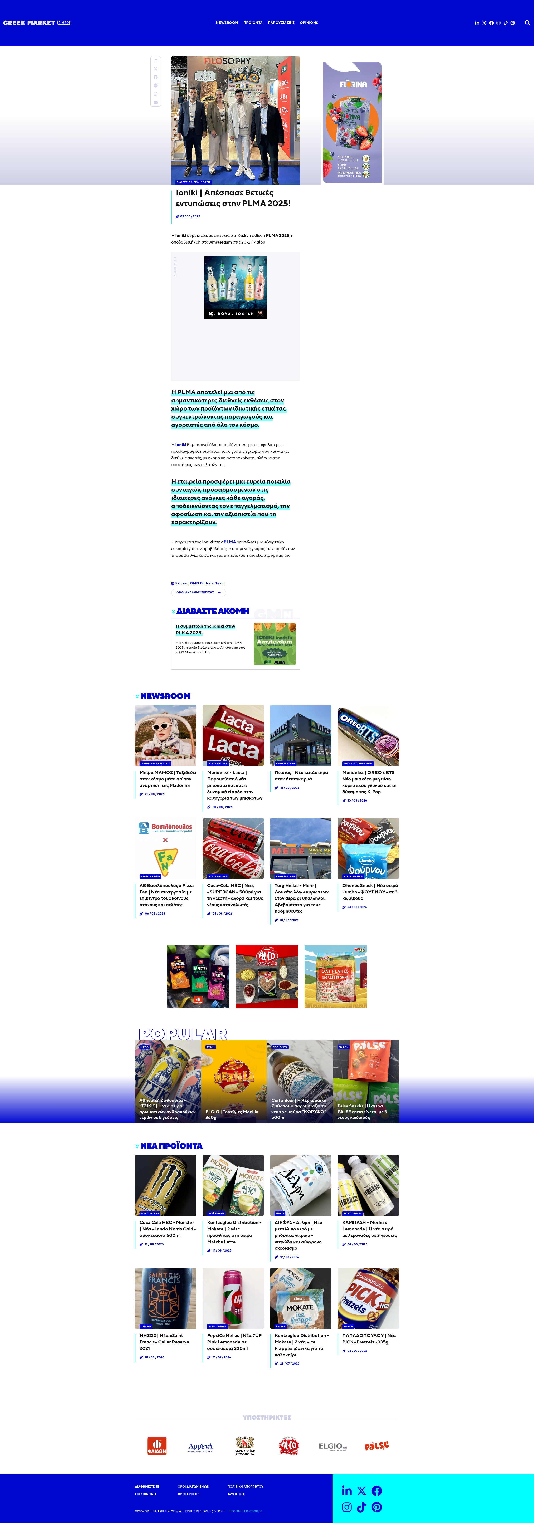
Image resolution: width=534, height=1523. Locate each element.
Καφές (280, 1326)
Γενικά (146, 1326)
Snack (343, 1047)
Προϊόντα (253, 23)
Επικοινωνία (145, 1494)
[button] (156, 60)
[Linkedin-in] (477, 23)
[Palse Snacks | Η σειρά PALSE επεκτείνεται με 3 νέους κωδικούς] (366, 1081)
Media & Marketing (155, 763)
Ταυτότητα (236, 1494)
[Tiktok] (505, 23)
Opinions (309, 23)
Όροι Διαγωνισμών (193, 1487)
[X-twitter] (484, 23)
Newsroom (227, 23)
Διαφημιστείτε (147, 1487)
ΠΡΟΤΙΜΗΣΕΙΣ (239, 1511)
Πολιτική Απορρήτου (245, 1487)
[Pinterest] (512, 23)
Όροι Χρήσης (188, 1494)
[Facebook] (491, 23)
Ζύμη (211, 1047)
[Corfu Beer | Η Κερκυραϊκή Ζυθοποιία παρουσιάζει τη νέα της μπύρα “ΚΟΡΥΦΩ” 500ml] (300, 1081)
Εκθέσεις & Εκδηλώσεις (194, 182)
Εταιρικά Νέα (218, 763)
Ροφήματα (216, 1213)
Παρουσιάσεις (281, 23)
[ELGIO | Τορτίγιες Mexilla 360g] (234, 1081)
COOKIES (255, 1511)
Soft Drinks (150, 1213)
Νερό (145, 1047)
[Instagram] (498, 23)
